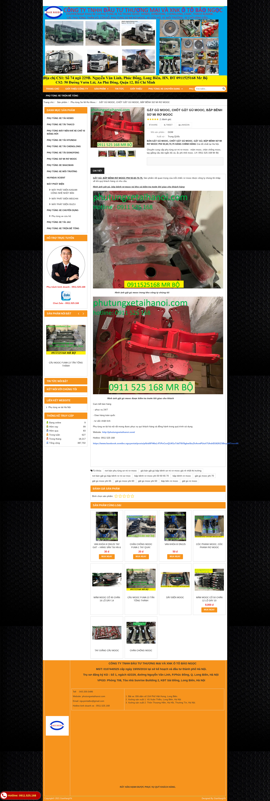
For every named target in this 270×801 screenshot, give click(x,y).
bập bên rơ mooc (169, 481)
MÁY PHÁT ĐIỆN (55, 184)
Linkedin (185, 125)
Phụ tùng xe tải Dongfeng (63, 152)
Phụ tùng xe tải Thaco (60, 124)
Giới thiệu (136, 88)
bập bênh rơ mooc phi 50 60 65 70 (151, 476)
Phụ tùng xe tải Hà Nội (59, 407)
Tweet (169, 125)
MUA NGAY (106, 556)
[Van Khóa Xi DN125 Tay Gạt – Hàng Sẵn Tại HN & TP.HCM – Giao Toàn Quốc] (106, 526)
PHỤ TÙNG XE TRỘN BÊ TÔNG (62, 95)
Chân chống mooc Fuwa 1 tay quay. (141, 546)
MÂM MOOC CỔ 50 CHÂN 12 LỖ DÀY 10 (209, 599)
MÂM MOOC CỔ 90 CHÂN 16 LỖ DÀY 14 (107, 599)
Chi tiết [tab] (97, 170)
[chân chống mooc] (141, 632)
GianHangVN (220, 798)
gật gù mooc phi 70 (204, 476)
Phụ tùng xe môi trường (62, 171)
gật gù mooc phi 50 (147, 481)
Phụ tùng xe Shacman (60, 165)
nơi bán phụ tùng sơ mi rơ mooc (121, 470)
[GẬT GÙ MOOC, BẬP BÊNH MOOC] (117, 127)
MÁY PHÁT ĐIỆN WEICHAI (65, 198)
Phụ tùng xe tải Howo (60, 118)
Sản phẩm (100, 88)
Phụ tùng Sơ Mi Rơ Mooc (62, 159)
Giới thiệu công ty (76, 88)
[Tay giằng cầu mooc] (106, 632)
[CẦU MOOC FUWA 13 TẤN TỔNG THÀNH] (66, 339)
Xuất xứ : (161, 136)
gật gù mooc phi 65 (101, 481)
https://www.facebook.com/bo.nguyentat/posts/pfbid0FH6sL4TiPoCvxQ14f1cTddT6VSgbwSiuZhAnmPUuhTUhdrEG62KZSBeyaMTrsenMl (165, 443)
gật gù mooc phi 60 (124, 481)
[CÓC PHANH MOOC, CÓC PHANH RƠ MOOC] (209, 526)
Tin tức (119, 88)
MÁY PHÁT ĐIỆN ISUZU (64, 204)
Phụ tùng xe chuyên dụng (164, 88)
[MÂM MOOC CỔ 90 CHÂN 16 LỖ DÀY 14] (106, 579)
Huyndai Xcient (56, 177)
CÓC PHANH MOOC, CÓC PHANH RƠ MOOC (209, 546)
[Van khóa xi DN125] (175, 526)
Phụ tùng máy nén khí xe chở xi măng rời (66, 132)
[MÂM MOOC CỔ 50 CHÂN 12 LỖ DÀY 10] (209, 579)
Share (154, 125)
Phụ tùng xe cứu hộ (61, 216)
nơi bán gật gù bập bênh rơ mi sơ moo (111, 476)
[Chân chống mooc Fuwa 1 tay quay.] (141, 526)
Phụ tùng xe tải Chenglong (64, 146)
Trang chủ (52, 88)
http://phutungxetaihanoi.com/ (118, 432)
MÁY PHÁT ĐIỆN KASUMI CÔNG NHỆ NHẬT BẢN (64, 191)
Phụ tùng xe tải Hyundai (61, 140)
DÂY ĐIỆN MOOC (175, 597)
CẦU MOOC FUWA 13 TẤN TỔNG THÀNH (66, 364)
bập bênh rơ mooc (182, 476)
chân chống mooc (141, 650)
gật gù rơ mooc (189, 481)
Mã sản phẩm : (158, 132)
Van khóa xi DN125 (175, 544)
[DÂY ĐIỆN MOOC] (175, 579)
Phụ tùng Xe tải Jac (59, 222)
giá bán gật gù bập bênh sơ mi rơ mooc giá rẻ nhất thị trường (171, 470)
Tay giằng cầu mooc (107, 650)
